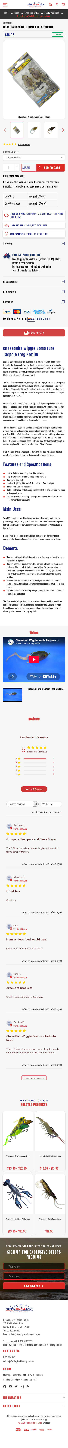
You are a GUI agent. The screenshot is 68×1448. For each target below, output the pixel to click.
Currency (8, 302)
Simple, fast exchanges (36, 225)
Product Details (36, 333)
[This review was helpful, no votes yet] (52, 864)
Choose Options (18, 1167)
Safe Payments (17, 234)
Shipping (7, 243)
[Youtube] (10, 1386)
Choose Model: (11, 152)
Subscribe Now (32, 1285)
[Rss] (28, 1386)
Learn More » (42, 319)
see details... (34, 270)
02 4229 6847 (10, 1356)
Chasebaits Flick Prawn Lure (50, 1156)
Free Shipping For (20, 213)
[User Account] (57, 4)
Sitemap (46, 1422)
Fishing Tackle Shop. (34, 1422)
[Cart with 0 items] (63, 4)
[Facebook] (4, 1386)
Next (62, 130)
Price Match (9, 291)
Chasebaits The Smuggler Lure (18, 1156)
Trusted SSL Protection (36, 234)
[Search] (50, 4)
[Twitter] (16, 1386)
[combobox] (46, 812)
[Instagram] (22, 1386)
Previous (6, 130)
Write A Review (34, 789)
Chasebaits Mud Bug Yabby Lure (18, 1219)
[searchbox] (19, 804)
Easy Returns (17, 225)
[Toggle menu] (4, 4)
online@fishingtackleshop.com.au (18, 1361)
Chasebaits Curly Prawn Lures (50, 1219)
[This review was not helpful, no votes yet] (58, 864)
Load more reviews (34, 1078)
